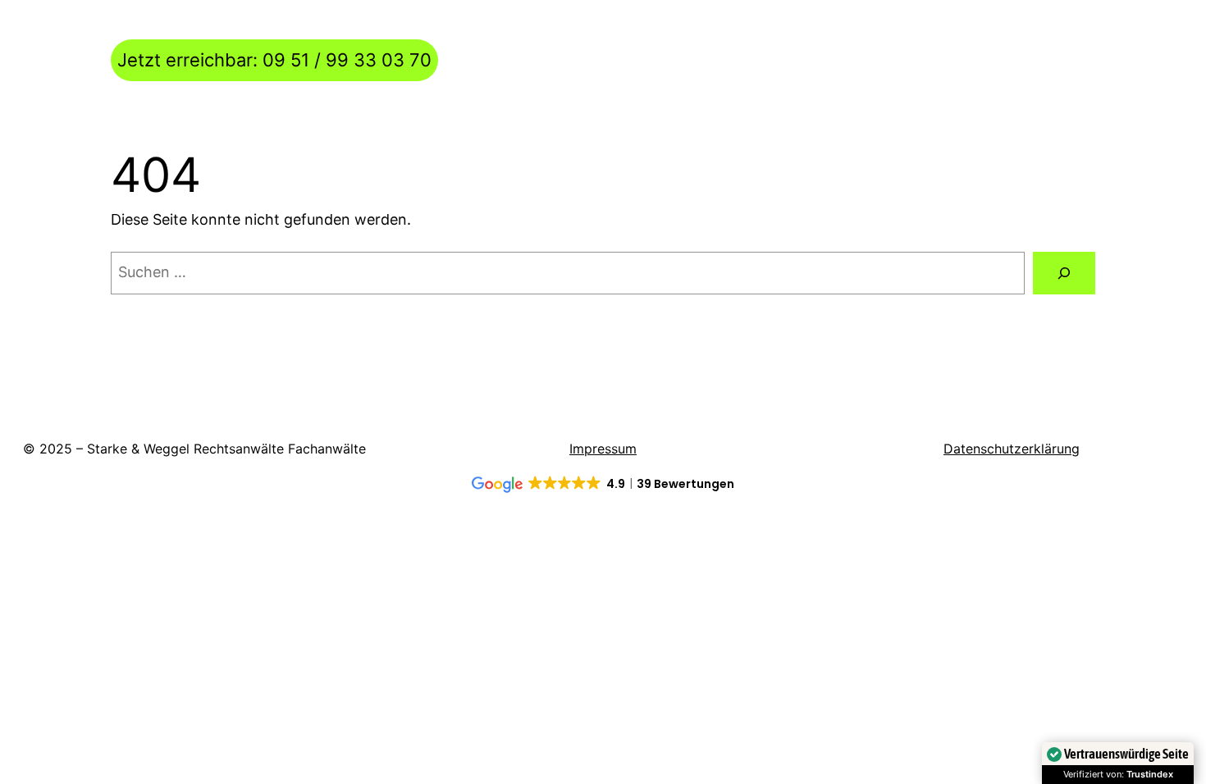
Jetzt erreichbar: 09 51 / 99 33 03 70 (274, 60)
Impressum (603, 448)
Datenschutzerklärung (1011, 448)
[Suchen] (1064, 273)
